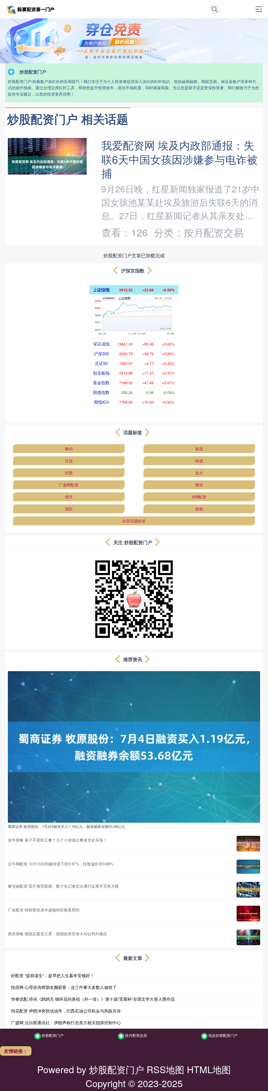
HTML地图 (209, 1069)
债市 (69, 496)
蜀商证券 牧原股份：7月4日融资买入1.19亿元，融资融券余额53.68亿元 (66, 826)
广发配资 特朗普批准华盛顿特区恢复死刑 (44, 909)
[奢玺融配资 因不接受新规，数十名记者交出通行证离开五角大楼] (248, 890)
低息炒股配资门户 (223, 1035)
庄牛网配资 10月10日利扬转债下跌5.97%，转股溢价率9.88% (60, 863)
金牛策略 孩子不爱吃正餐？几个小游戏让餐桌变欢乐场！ (57, 840)
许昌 (69, 460)
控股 (69, 472)
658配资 (199, 496)
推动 (69, 448)
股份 (199, 484)
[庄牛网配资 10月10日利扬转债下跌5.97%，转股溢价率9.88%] (248, 867)
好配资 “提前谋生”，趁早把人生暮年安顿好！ (52, 975)
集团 (199, 448)
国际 (69, 508)
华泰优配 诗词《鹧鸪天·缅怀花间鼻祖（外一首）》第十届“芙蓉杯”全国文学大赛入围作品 (93, 999)
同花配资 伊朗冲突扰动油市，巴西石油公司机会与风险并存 (66, 1011)
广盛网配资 (69, 484)
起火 (199, 472)
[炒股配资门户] (31, 8)
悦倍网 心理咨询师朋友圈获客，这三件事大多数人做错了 (64, 987)
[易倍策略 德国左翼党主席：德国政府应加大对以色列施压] (248, 937)
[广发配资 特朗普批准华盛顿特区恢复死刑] (248, 913)
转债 (199, 460)
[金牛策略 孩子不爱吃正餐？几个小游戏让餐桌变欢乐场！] (248, 843)
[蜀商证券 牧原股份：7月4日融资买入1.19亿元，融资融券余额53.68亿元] (134, 746)
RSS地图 (165, 1069)
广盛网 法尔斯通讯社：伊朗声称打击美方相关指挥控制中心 (66, 1023)
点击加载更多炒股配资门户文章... (134, 255)
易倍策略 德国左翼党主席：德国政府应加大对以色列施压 (57, 933)
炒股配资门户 (53, 1035)
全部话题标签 (134, 521)
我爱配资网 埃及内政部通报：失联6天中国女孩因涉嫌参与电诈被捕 (179, 158)
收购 (199, 508)
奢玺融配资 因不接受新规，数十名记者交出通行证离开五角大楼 (63, 886)
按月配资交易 (136, 1035)
